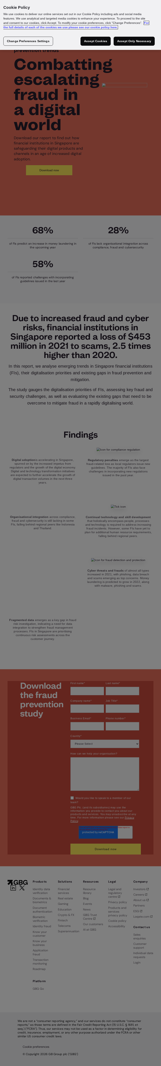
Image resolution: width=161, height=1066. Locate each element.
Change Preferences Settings (28, 41)
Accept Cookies (95, 41)
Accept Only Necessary (134, 41)
